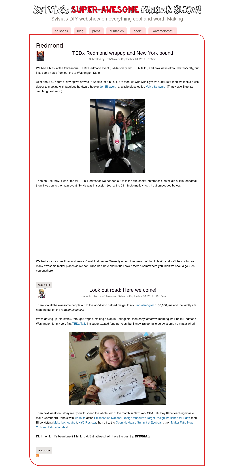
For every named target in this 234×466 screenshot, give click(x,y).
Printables (117, 31)
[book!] (138, 31)
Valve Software (155, 86)
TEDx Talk (79, 323)
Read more (45, 284)
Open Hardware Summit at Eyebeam (139, 422)
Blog (80, 31)
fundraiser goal (144, 305)
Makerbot (59, 422)
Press (96, 31)
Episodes (61, 31)
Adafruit (72, 422)
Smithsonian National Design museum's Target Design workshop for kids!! (142, 418)
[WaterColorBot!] (163, 31)
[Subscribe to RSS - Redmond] (37, 456)
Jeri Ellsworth (108, 86)
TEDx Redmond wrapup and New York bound (122, 53)
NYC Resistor (87, 422)
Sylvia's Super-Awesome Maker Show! (117, 9)
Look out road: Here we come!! (123, 290)
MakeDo (80, 418)
